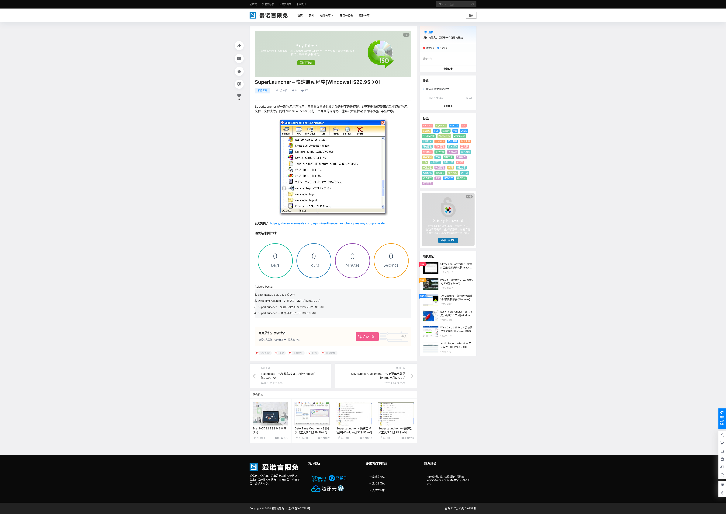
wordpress (459, 136)
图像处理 (465, 141)
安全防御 (439, 151)
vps (455, 130)
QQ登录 (444, 48)
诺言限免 (452, 172)
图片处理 (427, 146)
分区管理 (439, 141)
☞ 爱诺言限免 (377, 476)
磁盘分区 (427, 167)
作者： (436, 98)
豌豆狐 (464, 172)
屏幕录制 (427, 157)
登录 (471, 15)
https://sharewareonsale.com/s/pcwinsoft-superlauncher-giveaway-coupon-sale (327, 223)
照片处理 (448, 162)
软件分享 (325, 15)
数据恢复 (448, 157)
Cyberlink (441, 125)
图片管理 (439, 146)
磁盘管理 (439, 167)
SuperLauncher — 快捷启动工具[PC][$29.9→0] (287, 313)
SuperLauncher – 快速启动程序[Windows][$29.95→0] (291, 307)
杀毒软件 (461, 157)
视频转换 (439, 172)
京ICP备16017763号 (299, 508)
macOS (426, 130)
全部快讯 (448, 106)
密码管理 (465, 151)
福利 (450, 167)
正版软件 (435, 162)
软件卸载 (427, 178)
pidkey (446, 130)
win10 (464, 130)
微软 (437, 157)
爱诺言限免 (277, 508)
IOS (464, 125)
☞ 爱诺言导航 (377, 483)
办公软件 (452, 141)
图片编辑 (452, 146)
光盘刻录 (427, 141)
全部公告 (448, 68)
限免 (437, 178)
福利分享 (461, 167)
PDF (436, 130)
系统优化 (427, 172)
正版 (425, 162)
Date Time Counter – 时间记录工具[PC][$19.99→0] (289, 300)
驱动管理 (427, 183)
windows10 (429, 136)
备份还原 (427, 151)
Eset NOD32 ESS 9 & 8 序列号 (276, 294)
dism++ (454, 125)
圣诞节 (464, 146)
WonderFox (444, 136)
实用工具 (262, 90)
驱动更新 (461, 178)
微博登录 (430, 48)
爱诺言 (460, 162)
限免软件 (448, 178)
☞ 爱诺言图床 (377, 490)
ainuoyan (427, 125)
